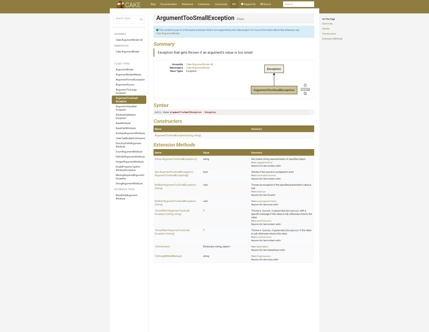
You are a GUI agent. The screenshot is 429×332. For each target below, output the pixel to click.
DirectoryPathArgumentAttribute (128, 145)
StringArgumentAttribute (129, 183)
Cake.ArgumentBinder (127, 51)
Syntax (326, 28)
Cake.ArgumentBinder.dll (129, 40)
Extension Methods (332, 38)
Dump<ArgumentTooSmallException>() (176, 159)
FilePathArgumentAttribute (130, 156)
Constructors (329, 33)
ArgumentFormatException (130, 79)
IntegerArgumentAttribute (130, 161)
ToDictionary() (162, 246)
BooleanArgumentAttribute (130, 133)
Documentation (169, 4)
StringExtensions (263, 256)
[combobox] (298, 4)
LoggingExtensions (264, 162)
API (234, 4)
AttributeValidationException (126, 116)
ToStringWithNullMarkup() (168, 256)
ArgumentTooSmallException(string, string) (178, 135)
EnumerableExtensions (266, 175)
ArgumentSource (125, 84)
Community (221, 4)
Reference (187, 4)
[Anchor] (177, 43)
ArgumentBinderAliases (128, 74)
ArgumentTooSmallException (127, 100)
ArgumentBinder (125, 69)
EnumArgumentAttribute (129, 151)
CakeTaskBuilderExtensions (130, 138)
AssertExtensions (263, 221)
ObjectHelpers (262, 247)
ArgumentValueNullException (126, 108)
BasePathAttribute (126, 128)
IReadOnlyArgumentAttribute (126, 197)
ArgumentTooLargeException (126, 91)
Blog (153, 4)
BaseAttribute (123, 123)
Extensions (204, 4)
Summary (327, 23)
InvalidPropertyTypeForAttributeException (128, 168)
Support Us (249, 4)
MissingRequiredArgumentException (130, 177)
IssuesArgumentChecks (266, 201)
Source (267, 4)
